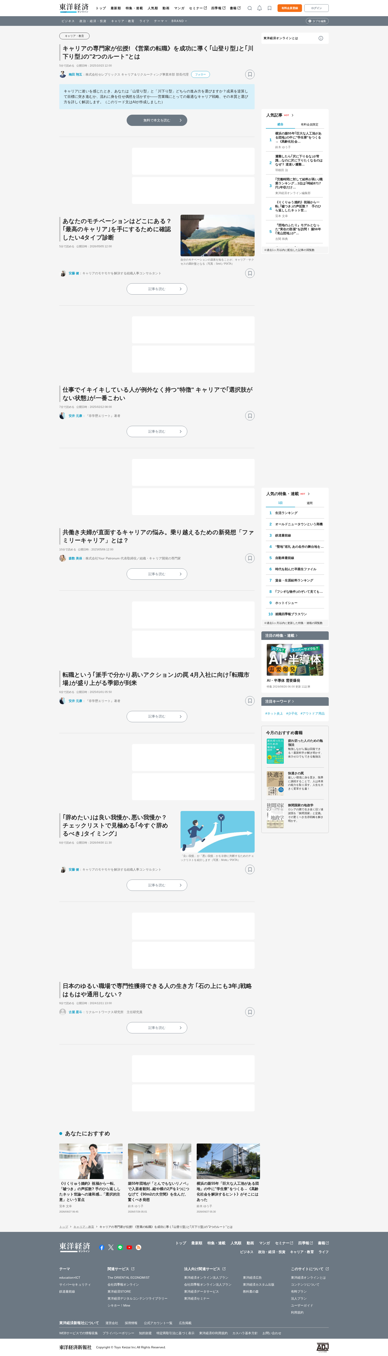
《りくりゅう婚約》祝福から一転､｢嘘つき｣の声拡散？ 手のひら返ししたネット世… (298, 206)
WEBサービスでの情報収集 (78, 1333)
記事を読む (156, 289)
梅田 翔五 (75, 74)
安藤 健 (74, 273)
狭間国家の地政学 (300, 805)
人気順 (153, 8)
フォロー (200, 74)
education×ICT (69, 1277)
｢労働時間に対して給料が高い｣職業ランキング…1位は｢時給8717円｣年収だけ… (299, 183)
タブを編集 (319, 21)
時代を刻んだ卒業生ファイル (295, 569)
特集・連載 (134, 8)
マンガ (179, 8)
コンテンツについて (305, 1284)
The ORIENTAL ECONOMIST (129, 1277)
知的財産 (145, 1333)
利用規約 (297, 1312)
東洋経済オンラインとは (281, 38)
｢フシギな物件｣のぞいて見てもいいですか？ (299, 591)
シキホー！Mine (119, 1305)
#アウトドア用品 (313, 713)
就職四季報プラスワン (291, 614)
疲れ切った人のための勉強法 (305, 742)
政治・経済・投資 (93, 21)
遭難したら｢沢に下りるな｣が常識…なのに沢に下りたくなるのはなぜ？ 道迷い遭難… (299, 160)
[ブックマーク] (250, 74)
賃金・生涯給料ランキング (294, 580)
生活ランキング (286, 513)
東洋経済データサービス (201, 1291)
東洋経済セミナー (196, 1298)
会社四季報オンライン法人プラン (208, 1284)
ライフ (144, 21)
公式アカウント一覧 (158, 1323)
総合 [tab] (280, 124)
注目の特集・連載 (279, 635)
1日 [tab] (280, 503)
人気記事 (274, 115)
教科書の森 (251, 1291)
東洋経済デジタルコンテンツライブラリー (138, 1298)
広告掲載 (185, 1323)
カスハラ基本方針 (245, 1333)
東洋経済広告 (252, 1277)
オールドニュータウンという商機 (299, 524)
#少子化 (292, 713)
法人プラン (299, 1298)
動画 (166, 8)
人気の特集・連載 (282, 493)
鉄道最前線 (283, 535)
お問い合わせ (272, 1333)
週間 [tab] (310, 503)
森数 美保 (75, 558)
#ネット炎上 (274, 713)
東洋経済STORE (119, 1291)
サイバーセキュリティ (75, 1284)
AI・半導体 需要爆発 (283, 680)
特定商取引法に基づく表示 (175, 1333)
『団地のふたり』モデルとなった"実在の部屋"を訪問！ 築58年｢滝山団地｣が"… (298, 229)
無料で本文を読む (157, 120)
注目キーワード (278, 701)
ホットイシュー (286, 603)
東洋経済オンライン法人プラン (206, 1277)
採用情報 (131, 1323)
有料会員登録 (290, 8)
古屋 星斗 (75, 1012)
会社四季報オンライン (123, 1284)
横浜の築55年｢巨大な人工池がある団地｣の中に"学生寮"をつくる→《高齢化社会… (298, 137)
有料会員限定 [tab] (309, 124)
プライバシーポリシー (118, 1333)
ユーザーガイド (302, 1305)
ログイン (316, 8)
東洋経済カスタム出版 (259, 1284)
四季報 (216, 8)
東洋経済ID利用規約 (213, 1333)
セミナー (196, 8)
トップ (101, 8)
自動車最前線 (284, 558)
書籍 (233, 8)
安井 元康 (75, 416)
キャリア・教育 (123, 21)
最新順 (116, 8)
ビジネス (68, 21)
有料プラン (299, 1291)
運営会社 (112, 1323)
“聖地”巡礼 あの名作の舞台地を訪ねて (299, 546)
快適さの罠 (296, 773)
